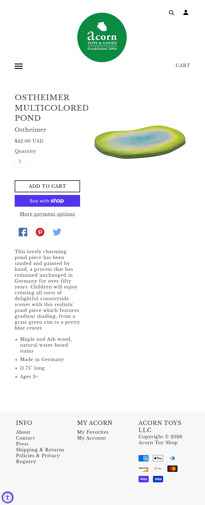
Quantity (23, 151)
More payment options (47, 214)
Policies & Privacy (38, 455)
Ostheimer (30, 130)
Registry (26, 461)
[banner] (102, 37)
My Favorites (93, 432)
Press (22, 444)
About (23, 432)
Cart (183, 65)
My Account (91, 438)
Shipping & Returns (40, 449)
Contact (25, 438)
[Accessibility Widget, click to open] (8, 497)
